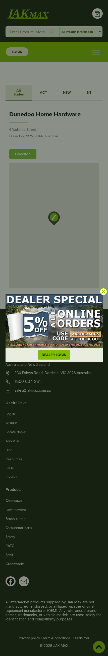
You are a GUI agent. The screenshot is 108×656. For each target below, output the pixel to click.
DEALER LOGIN (54, 354)
